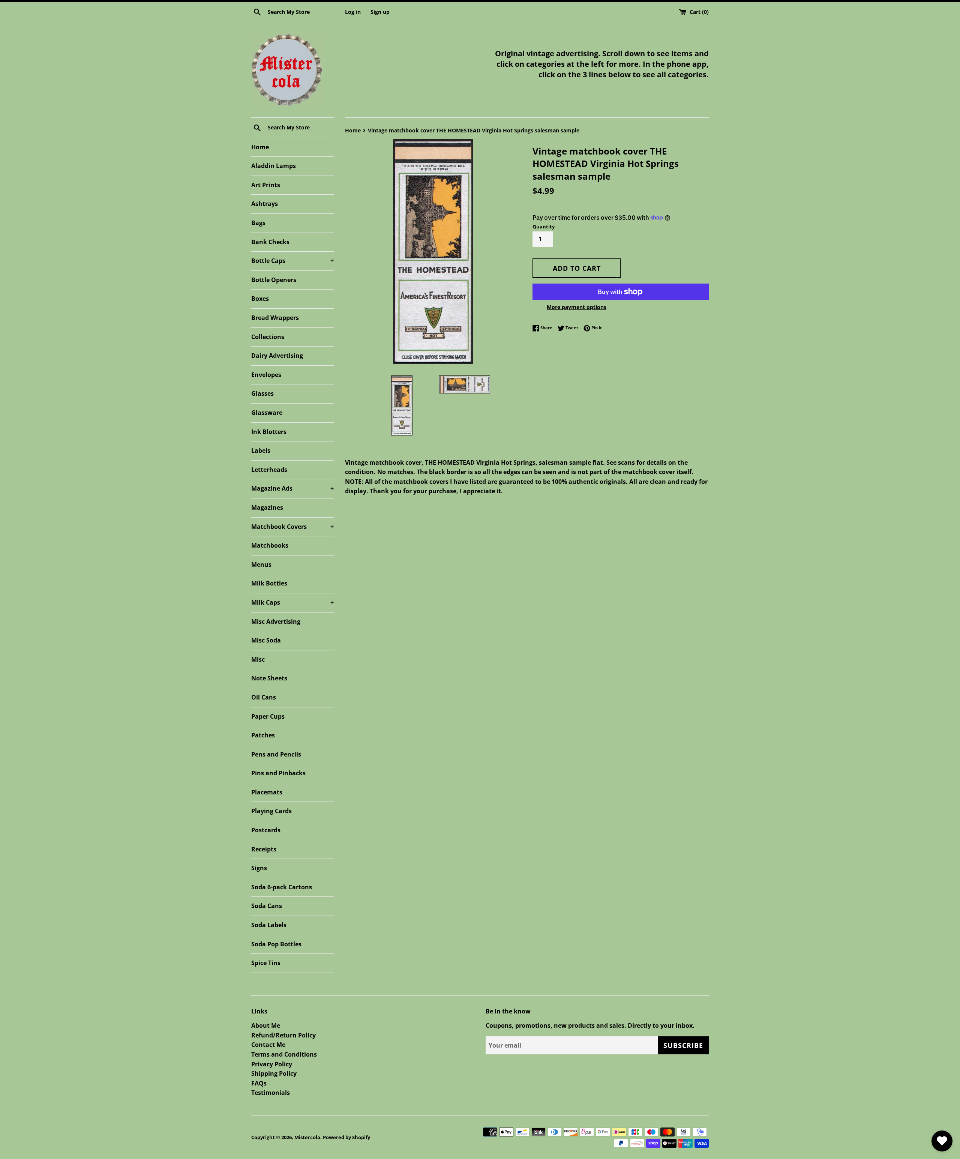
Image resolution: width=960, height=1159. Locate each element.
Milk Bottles (269, 583)
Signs (259, 868)
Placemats (266, 792)
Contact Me (268, 1044)
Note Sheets (269, 678)
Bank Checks (270, 242)
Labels (260, 450)
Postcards (265, 830)
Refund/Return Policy (283, 1035)
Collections (267, 337)
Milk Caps (292, 602)
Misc (258, 659)
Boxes (260, 298)
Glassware (266, 412)
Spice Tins (265, 963)
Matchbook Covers (292, 526)
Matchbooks (269, 545)
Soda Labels (268, 925)
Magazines (267, 507)
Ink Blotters (268, 432)
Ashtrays (264, 204)
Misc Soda (266, 640)
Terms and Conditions (284, 1054)
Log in (353, 11)
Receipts (263, 849)
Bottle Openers (273, 280)
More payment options (576, 307)
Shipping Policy (274, 1073)
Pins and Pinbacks (278, 773)
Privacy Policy (271, 1064)
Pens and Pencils (276, 754)
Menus (261, 564)
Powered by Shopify (346, 1137)
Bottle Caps (292, 261)
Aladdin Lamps (273, 166)
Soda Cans (266, 906)
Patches (263, 735)
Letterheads (269, 469)
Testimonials (270, 1092)
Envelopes (266, 375)
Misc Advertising (275, 621)
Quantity (543, 226)
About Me (265, 1025)
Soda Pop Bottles (276, 944)
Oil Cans (263, 697)
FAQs (259, 1083)
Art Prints (265, 185)
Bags (258, 223)
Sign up (380, 11)
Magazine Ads (292, 488)
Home (260, 147)
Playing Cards (271, 811)
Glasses (262, 393)
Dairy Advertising (277, 355)
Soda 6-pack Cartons (281, 887)
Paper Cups (268, 716)
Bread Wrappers (275, 318)
